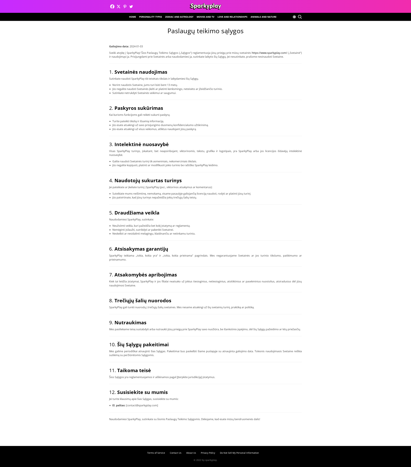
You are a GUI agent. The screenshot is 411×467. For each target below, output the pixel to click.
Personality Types (150, 16)
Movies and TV (205, 16)
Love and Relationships (232, 16)
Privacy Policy (208, 452)
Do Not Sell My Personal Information (239, 452)
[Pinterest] (125, 6)
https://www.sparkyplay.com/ (269, 53)
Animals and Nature (263, 16)
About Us (191, 452)
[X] (118, 6)
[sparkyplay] (205, 6)
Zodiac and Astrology (179, 16)
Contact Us (175, 452)
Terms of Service (156, 452)
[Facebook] (112, 6)
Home (132, 16)
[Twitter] (131, 6)
